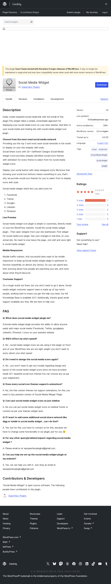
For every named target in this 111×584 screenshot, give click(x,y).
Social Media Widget (99, 155)
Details (9, 99)
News (5, 518)
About (6, 513)
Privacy (6, 528)
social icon (103, 149)
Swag (88, 528)
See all (105, 224)
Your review (82, 224)
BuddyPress (10, 551)
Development (57, 99)
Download (102, 85)
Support (104, 99)
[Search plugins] (31, 22)
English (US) (102, 143)
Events (87, 518)
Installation (38, 99)
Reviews (23, 99)
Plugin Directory (10, 12)
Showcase (35, 513)
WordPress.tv (65, 528)
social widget (102, 160)
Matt (6, 542)
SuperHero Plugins (31, 87)
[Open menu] (106, 4)
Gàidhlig (13, 564)
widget (104, 166)
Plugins (33, 523)
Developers (62, 523)
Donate (89, 523)
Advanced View (84, 173)
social (94, 149)
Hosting (6, 523)
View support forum (86, 250)
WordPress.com (12, 537)
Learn (59, 513)
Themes (34, 518)
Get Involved (90, 513)
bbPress (8, 546)
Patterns (34, 528)
